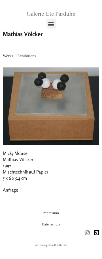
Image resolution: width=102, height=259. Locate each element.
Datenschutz (51, 224)
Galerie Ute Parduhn (51, 13)
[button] (51, 23)
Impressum (51, 213)
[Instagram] (87, 232)
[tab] (8, 56)
